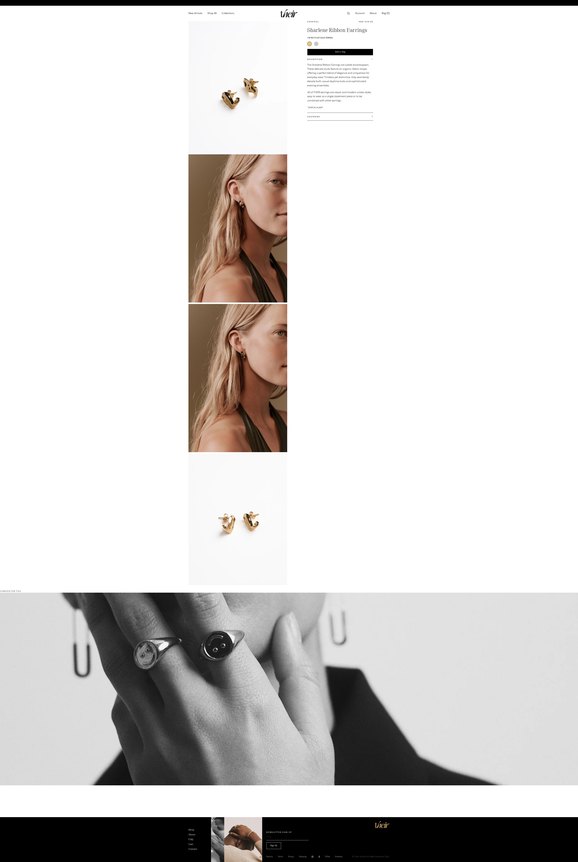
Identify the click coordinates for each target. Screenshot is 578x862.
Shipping (302, 857)
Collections (228, 13)
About (373, 13)
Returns (269, 857)
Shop (191, 830)
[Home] (382, 824)
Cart (190, 844)
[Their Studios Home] (289, 13)
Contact (192, 849)
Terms (280, 857)
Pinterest (338, 857)
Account (360, 13)
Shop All (212, 13)
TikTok (327, 857)
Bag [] (386, 13)
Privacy (291, 857)
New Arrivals (195, 13)
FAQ (190, 839)
